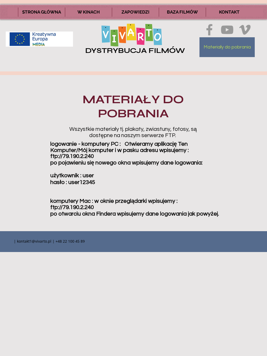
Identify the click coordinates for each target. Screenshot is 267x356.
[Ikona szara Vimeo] (244, 29)
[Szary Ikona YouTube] (227, 29)
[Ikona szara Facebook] (209, 29)
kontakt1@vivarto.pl (34, 241)
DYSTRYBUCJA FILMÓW (135, 50)
